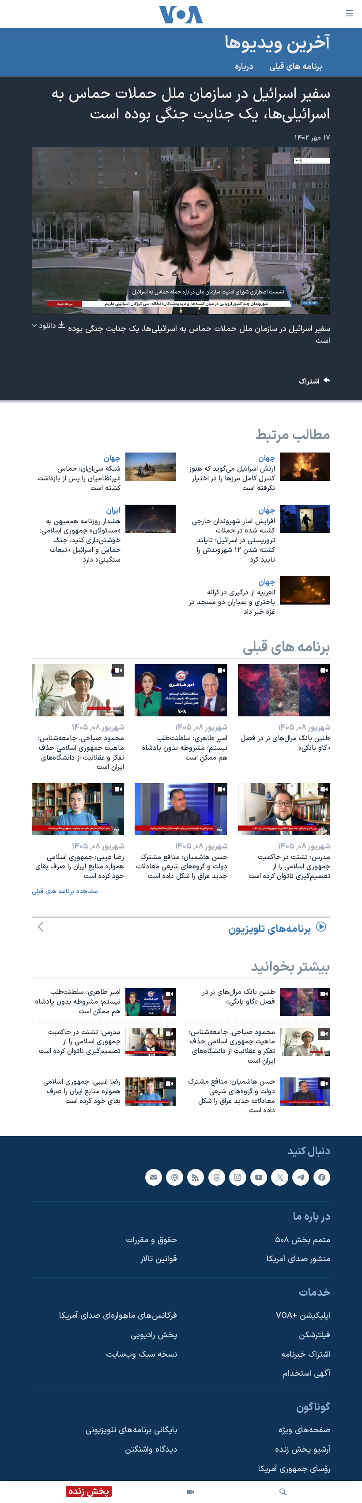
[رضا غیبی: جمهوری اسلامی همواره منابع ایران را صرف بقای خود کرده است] (78, 809)
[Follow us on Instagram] (237, 1177)
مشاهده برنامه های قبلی (65, 891)
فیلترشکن (314, 1335)
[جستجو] (283, 1492)
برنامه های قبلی (295, 67)
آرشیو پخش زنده (302, 1450)
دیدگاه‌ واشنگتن (151, 1450)
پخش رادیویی (154, 1335)
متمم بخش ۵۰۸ (302, 1240)
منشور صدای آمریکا (298, 1260)
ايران (113, 511)
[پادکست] (174, 1177)
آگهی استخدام (306, 1374)
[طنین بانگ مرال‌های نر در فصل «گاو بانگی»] (284, 690)
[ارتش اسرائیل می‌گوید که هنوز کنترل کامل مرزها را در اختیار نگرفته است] (305, 467)
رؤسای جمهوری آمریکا (294, 1469)
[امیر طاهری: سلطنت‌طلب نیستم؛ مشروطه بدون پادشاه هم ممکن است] (181, 690)
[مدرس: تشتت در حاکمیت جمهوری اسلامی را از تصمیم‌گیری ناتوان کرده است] (284, 809)
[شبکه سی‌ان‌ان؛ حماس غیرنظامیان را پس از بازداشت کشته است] (150, 467)
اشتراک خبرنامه (305, 1355)
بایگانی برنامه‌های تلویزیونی (131, 1431)
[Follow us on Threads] (216, 1177)
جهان (266, 458)
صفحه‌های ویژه (304, 1431)
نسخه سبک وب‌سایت (141, 1355)
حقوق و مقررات (151, 1240)
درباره (244, 67)
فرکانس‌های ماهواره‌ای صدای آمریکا (118, 1316)
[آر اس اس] (195, 1177)
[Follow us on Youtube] (258, 1177)
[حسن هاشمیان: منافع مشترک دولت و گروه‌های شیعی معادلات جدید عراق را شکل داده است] (181, 809)
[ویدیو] (190, 1492)
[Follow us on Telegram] (300, 1177)
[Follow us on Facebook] (321, 1177)
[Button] (315, 384)
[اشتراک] (153, 1177)
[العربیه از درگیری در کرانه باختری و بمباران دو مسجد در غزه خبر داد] (305, 590)
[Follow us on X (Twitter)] (279, 1177)
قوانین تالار (158, 1260)
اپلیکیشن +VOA (303, 1316)
